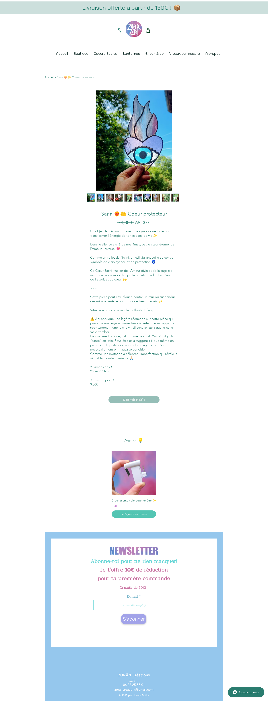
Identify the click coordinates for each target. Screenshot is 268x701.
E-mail (133, 596)
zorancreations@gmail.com (134, 689)
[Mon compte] (119, 30)
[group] (134, 484)
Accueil (49, 77)
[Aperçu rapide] (134, 473)
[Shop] (148, 30)
